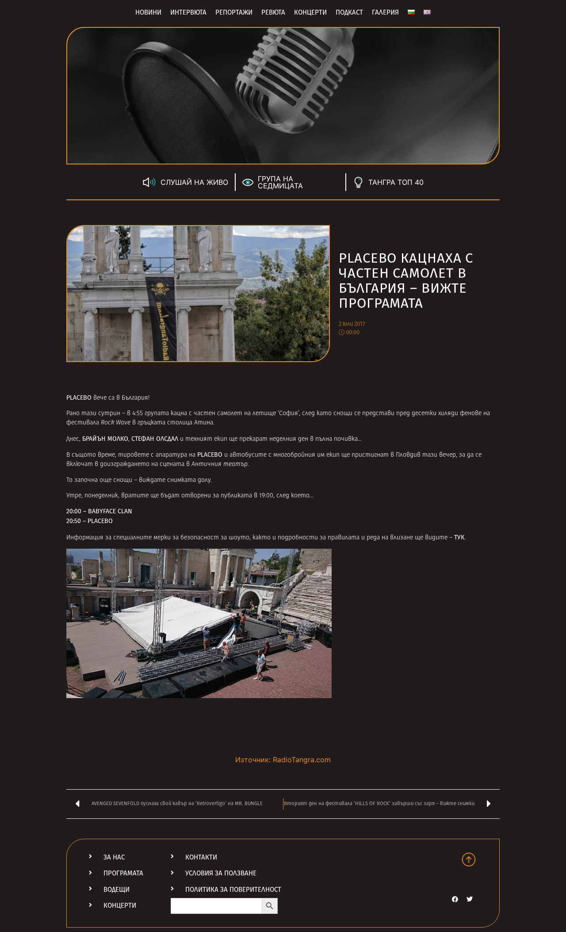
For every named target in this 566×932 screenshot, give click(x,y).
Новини (148, 12)
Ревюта (273, 12)
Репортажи (233, 12)
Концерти (310, 12)
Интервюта (188, 12)
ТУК (459, 537)
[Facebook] (455, 899)
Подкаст (349, 12)
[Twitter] (469, 899)
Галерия (385, 12)
